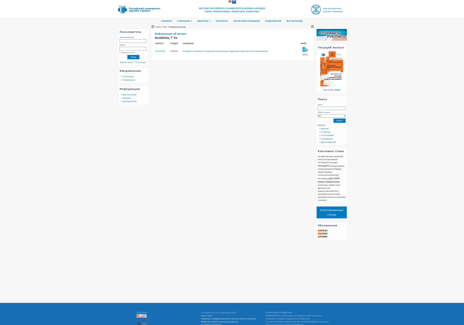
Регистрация (140, 62)
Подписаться (129, 80)
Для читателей (129, 94)
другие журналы (328, 142)
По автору (325, 132)
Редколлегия (273, 21)
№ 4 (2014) (160, 51)
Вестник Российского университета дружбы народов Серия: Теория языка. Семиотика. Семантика (232, 10)
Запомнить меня (128, 52)
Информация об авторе (177, 27)
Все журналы (294, 21)
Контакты (222, 21)
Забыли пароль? (126, 62)
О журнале (183, 21)
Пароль (122, 45)
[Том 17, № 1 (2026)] (331, 85)
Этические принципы (246, 21)
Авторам (127, 98)
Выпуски (202, 21)
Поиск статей (206, 316)
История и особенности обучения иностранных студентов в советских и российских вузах (225, 51)
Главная (166, 21)
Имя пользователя (127, 37)
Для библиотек (130, 101)
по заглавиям (327, 135)
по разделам (327, 138)
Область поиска (324, 112)
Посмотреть (128, 76)
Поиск (320, 105)
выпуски (325, 128)
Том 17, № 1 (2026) (331, 90)
